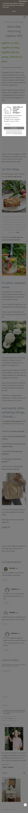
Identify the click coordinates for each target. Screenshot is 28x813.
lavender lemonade (17, 431)
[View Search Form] (24, 16)
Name (5, 697)
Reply (5, 579)
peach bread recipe (14, 176)
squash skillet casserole (13, 421)
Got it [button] (14, 11)
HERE (24, 760)
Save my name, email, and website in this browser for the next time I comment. (15, 712)
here (17, 232)
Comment (7, 671)
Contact (13, 809)
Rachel (12, 568)
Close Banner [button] (23, 1)
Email (5, 705)
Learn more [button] (5, 7)
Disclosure (5, 809)
